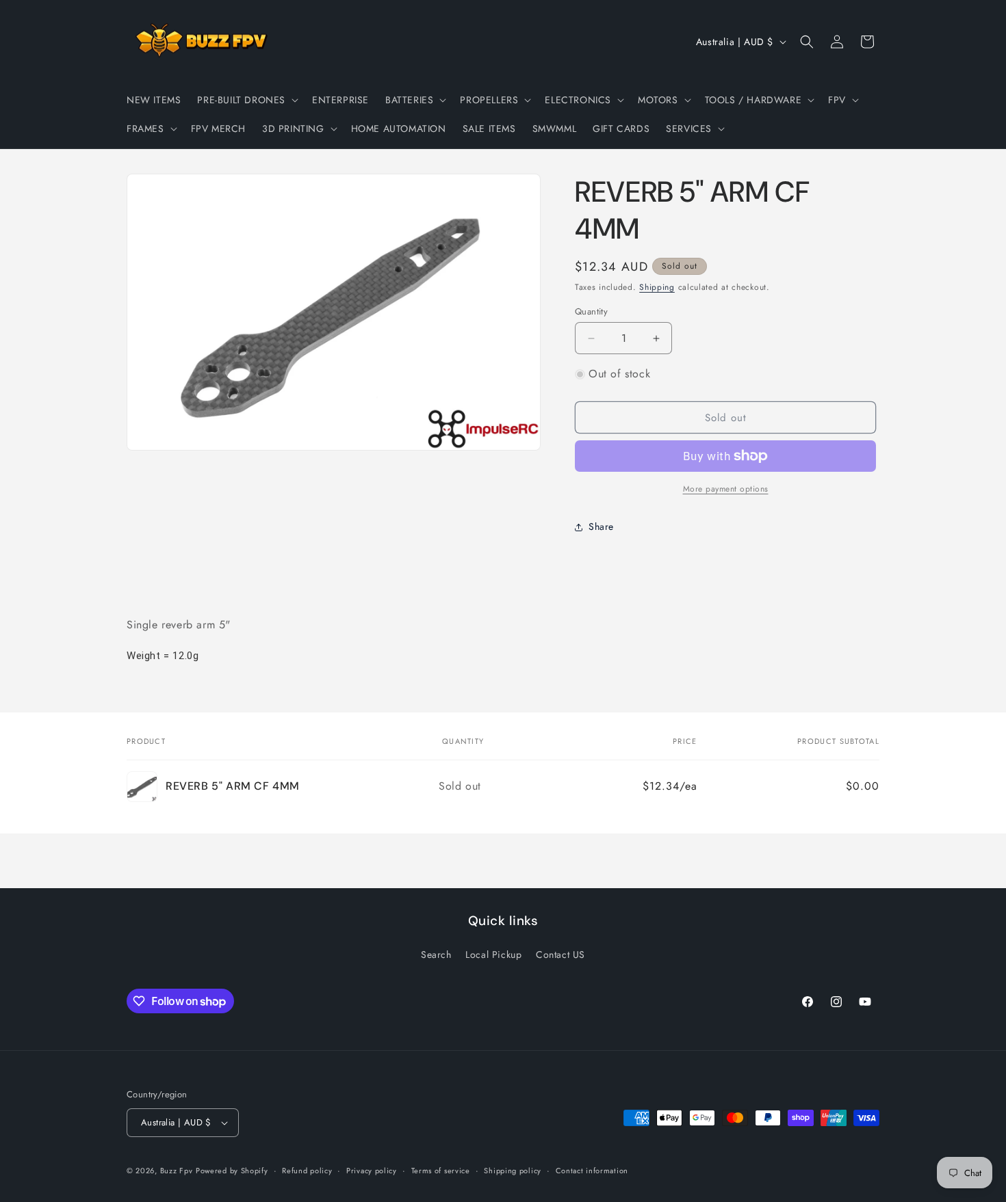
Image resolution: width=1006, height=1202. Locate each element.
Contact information (592, 1170)
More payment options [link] (726, 489)
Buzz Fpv (176, 1170)
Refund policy (307, 1170)
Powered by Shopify (232, 1170)
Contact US (560, 954)
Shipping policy (512, 1170)
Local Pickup (493, 954)
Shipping (657, 287)
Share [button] (601, 526)
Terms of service (440, 1170)
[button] (246, 99)
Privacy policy (371, 1170)
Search (436, 954)
